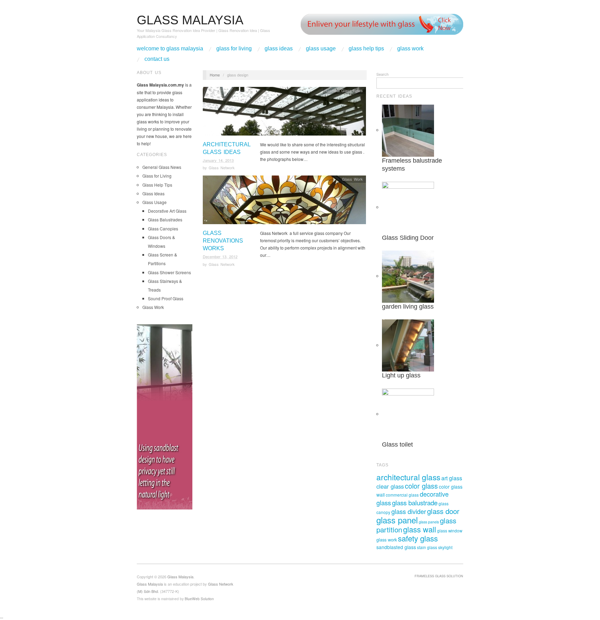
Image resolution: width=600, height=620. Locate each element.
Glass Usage (321, 48)
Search (382, 74)
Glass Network (222, 167)
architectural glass (408, 476)
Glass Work (410, 48)
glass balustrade (415, 502)
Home (215, 75)
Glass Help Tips (366, 48)
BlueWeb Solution (199, 598)
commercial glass (402, 495)
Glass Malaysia (150, 584)
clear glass (390, 486)
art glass (451, 478)
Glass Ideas (279, 48)
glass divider (408, 511)
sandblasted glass (396, 547)
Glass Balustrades (165, 219)
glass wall (419, 529)
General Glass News (161, 167)
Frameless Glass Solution (439, 575)
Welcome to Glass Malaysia (170, 48)
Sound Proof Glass (165, 298)
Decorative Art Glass (167, 211)
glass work (386, 540)
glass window (449, 530)
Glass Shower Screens (169, 272)
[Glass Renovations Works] (284, 201)
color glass (421, 486)
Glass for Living (234, 48)
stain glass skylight (434, 547)
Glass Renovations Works (223, 241)
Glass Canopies (163, 228)
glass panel (397, 520)
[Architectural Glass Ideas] (284, 113)
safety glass (418, 538)
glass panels (429, 521)
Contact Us (156, 59)
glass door (443, 511)
